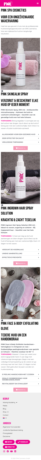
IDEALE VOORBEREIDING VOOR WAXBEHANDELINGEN (14, 379)
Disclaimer (6, 436)
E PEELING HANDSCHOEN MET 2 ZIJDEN (18, 374)
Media (5, 406)
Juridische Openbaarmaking (13, 430)
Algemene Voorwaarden (11, 427)
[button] (37, 3)
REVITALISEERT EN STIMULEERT (15, 384)
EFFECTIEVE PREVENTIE (12, 257)
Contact (5, 415)
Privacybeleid (7, 433)
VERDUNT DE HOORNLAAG (13, 250)
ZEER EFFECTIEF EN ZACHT (13, 138)
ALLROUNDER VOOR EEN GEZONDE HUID (18, 134)
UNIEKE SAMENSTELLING (12, 253)
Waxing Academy (9, 402)
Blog (4, 409)
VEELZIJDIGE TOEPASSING (12, 142)
